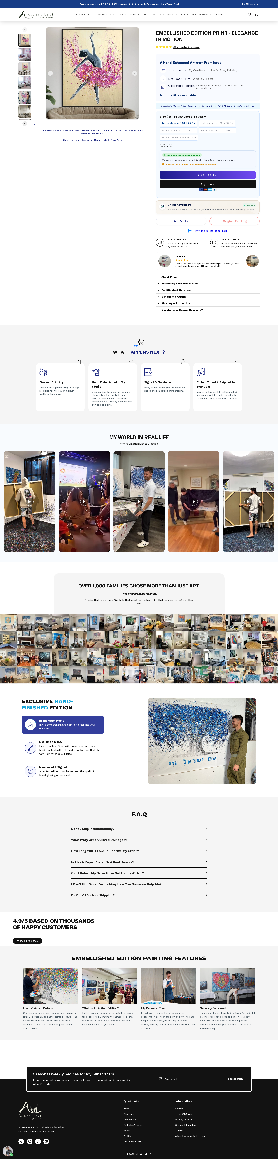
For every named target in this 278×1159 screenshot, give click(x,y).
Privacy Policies (183, 1119)
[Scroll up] (24, 29)
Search (179, 1108)
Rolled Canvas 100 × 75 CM (178, 123)
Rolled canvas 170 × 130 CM (218, 130)
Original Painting (234, 221)
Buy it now (208, 184)
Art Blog (128, 1136)
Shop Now (129, 1114)
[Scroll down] (24, 123)
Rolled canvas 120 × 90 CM (217, 123)
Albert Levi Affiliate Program (190, 1136)
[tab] (63, 725)
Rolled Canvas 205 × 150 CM (178, 137)
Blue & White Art (132, 1141)
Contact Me (130, 1119)
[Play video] (30, 502)
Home (127, 1108)
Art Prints (181, 221)
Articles (179, 1130)
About (127, 1130)
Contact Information (185, 1125)
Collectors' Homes (133, 1125)
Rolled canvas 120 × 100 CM (178, 130)
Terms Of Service (184, 1114)
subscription (235, 1078)
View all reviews (27, 940)
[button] (104, 14)
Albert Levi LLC (143, 1154)
